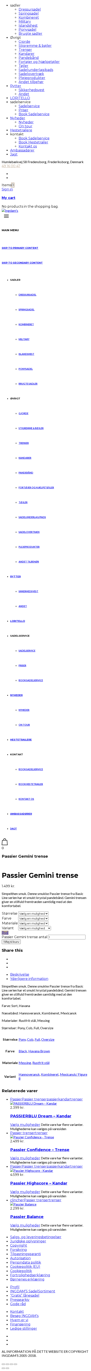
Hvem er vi (19, 1320)
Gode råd (18, 1304)
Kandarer (26, 54)
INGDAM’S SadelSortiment (32, 1291)
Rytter (15, 86)
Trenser (25, 50)
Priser (23, 110)
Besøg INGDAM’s (24, 1316)
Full (37, 1039)
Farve (6, 918)
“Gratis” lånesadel (24, 1295)
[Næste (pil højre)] (7, 1368)
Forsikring (18, 1250)
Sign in (7, 189)
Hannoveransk (29, 1074)
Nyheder (17, 118)
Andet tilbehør (31, 82)
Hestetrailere (21, 130)
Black (23, 1051)
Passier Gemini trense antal (24, 937)
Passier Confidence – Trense (39, 1149)
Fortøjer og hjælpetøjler (39, 62)
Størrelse (9, 913)
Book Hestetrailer (33, 142)
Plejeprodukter (32, 78)
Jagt (14, 154)
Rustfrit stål (41, 1063)
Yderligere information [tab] (29, 979)
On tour (25, 126)
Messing (25, 1063)
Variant (8, 928)
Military (25, 21)
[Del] (11, 1364)
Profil (14, 1287)
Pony (22, 1039)
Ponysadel (27, 30)
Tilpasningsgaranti (25, 1254)
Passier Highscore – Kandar (38, 1183)
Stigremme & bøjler (35, 46)
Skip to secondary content (22, 262)
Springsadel (29, 13)
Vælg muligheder (25, 1125)
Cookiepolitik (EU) (25, 1267)
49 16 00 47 (11, 166)
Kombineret (29, 17)
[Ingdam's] (10, 210)
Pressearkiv (19, 1300)
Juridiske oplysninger (28, 1241)
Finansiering (20, 1324)
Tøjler (23, 66)
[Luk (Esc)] (15, 1364)
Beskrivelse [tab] (19, 974)
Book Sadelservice (34, 114)
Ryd (5, 933)
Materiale (10, 923)
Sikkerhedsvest (31, 90)
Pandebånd (29, 58)
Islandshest (28, 26)
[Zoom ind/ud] (3, 1364)
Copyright (18, 1245)
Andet (24, 94)
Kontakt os (28, 146)
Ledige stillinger (23, 1329)
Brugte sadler (30, 34)
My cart (8, 198)
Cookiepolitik (21, 1271)
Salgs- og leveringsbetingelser (35, 1237)
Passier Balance (27, 1216)
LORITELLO (20, 98)
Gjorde (24, 42)
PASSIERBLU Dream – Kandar (40, 1116)
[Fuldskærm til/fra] (7, 1364)
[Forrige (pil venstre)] (3, 1368)
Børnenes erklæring (27, 1279)
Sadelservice (29, 106)
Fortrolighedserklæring (30, 1275)
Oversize (47, 1039)
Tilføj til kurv (11, 941)
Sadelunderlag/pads (36, 70)
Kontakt (17, 1312)
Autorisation (20, 1258)
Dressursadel (30, 9)
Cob (30, 1039)
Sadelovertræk (31, 74)
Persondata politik (25, 1262)
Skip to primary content (20, 247)
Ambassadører (22, 150)
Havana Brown (39, 1051)
